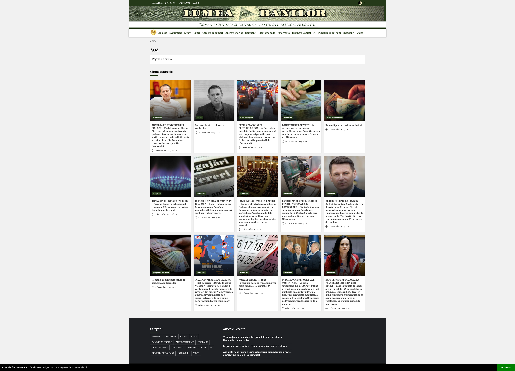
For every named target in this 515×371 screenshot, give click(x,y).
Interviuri (348, 32)
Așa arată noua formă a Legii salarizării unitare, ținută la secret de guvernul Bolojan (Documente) (257, 353)
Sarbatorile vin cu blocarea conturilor (209, 127)
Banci (197, 32)
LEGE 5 (196, 3)
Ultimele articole (161, 72)
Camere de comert (212, 32)
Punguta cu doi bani (329, 32)
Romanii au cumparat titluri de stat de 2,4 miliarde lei (168, 281)
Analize (162, 32)
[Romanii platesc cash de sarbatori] (344, 100)
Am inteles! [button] (506, 367)
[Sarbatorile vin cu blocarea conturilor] (214, 100)
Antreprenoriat (234, 32)
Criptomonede (267, 32)
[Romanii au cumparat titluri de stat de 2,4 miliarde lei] (170, 255)
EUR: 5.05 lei (170, 3)
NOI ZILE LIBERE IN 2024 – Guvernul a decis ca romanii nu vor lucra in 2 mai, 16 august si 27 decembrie (257, 284)
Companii (250, 32)
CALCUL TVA (184, 3)
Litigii (187, 32)
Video (360, 32)
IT (314, 32)
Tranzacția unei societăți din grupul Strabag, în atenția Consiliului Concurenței (252, 338)
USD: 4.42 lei (157, 3)
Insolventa (283, 32)
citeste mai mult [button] (79, 367)
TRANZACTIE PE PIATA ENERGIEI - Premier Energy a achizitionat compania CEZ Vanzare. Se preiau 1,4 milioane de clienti (170, 205)
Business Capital (301, 32)
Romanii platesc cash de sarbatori (343, 125)
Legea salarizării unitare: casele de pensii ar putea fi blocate (255, 346)
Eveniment (175, 32)
